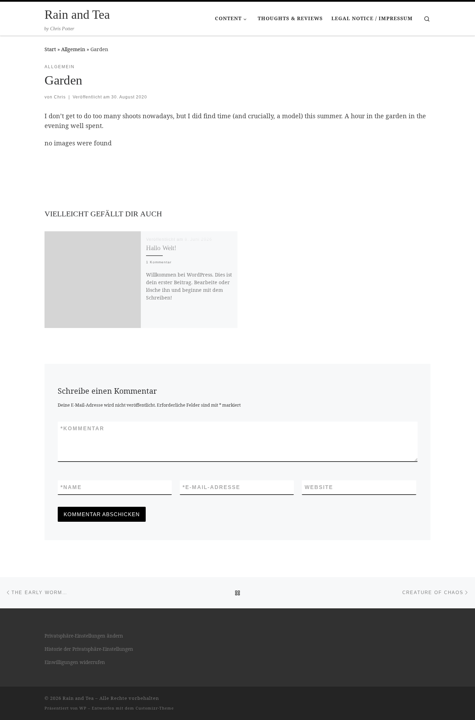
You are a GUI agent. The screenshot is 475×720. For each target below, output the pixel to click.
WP (83, 708)
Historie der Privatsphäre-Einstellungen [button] (89, 649)
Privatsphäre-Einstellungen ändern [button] (84, 636)
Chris (60, 97)
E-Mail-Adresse (211, 487)
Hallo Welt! (161, 247)
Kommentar (82, 428)
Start (50, 49)
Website (319, 487)
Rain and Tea (78, 698)
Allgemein (73, 49)
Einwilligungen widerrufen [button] (75, 662)
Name (71, 487)
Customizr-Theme (155, 708)
